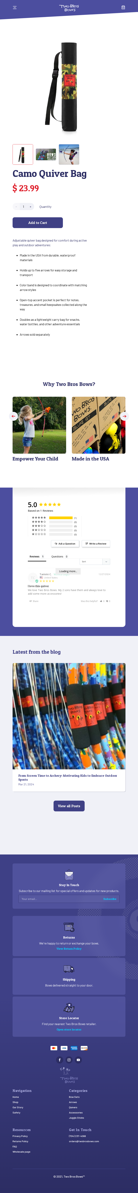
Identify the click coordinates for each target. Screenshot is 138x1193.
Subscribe (109, 899)
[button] (13, 416)
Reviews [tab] (34, 556)
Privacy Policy (20, 1136)
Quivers (73, 1107)
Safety (16, 1112)
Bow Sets (74, 1096)
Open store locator (69, 1029)
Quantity (45, 207)
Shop (15, 1102)
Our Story (18, 1107)
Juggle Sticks (76, 1117)
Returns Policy (20, 1141)
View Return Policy (69, 948)
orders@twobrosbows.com (84, 1141)
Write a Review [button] (97, 543)
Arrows (73, 1102)
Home (16, 1096)
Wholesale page (21, 1151)
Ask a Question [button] (67, 543)
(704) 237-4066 (77, 1136)
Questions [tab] (57, 556)
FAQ (15, 1146)
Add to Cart (37, 223)
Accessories (76, 1112)
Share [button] (35, 601)
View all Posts (69, 806)
